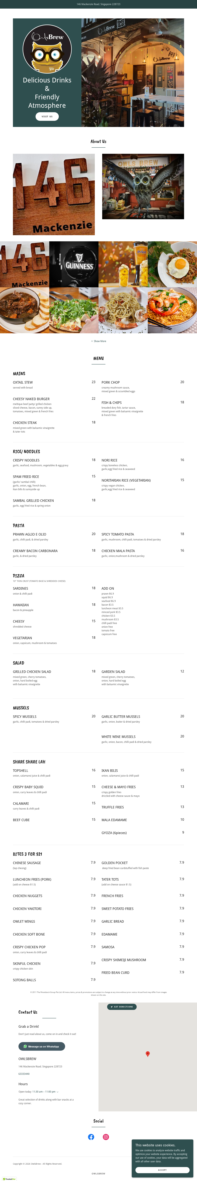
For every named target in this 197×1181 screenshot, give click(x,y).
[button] (98, 341)
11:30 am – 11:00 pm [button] (43, 1091)
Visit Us (47, 116)
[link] (47, 48)
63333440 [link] (24, 1073)
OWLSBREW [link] (98, 1173)
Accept (162, 1170)
